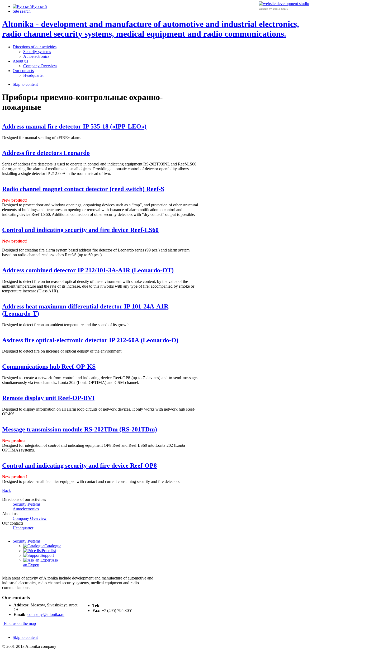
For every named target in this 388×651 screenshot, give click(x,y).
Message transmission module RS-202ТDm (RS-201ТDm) (79, 429)
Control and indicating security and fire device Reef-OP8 (79, 465)
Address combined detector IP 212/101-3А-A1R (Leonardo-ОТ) (88, 270)
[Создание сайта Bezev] (284, 3)
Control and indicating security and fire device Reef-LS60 (80, 229)
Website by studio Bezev (273, 8)
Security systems (26, 541)
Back (6, 490)
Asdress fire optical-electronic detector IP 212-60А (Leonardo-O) (90, 340)
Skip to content (25, 84)
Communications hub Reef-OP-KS (49, 366)
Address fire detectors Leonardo (46, 152)
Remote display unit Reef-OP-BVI (48, 398)
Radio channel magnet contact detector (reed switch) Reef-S (83, 189)
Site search (22, 11)
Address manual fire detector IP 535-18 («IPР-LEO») (74, 126)
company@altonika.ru (45, 614)
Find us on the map (19, 623)
